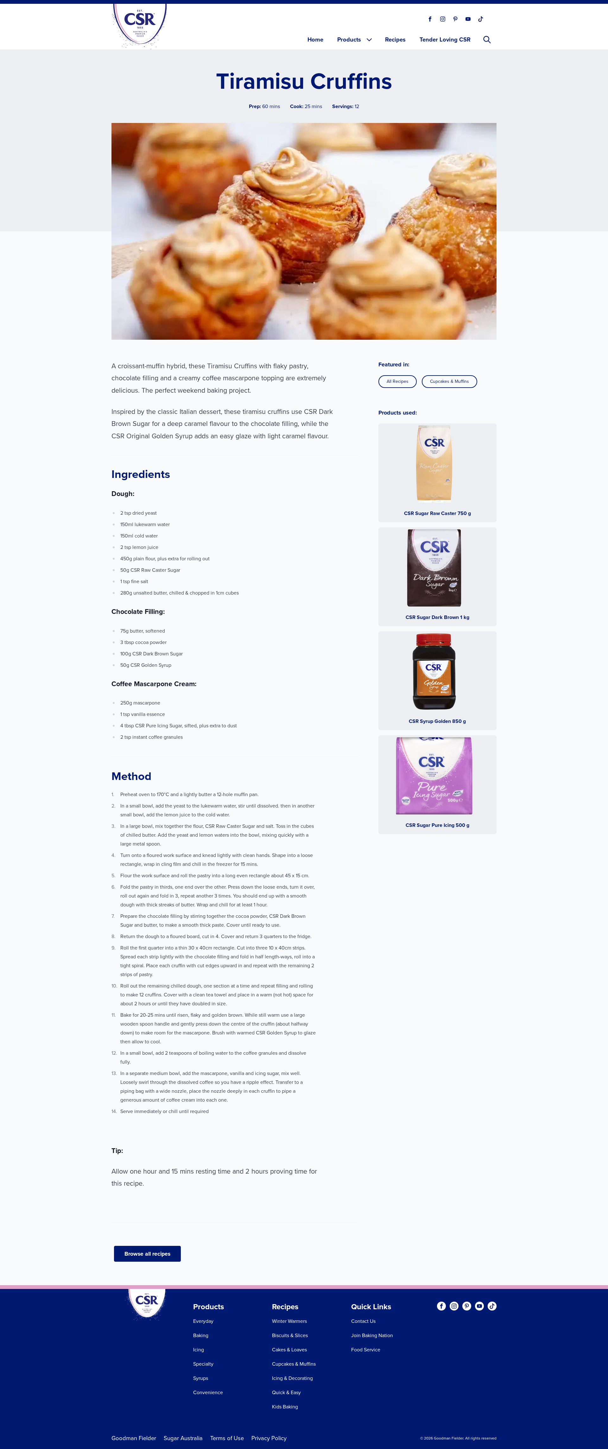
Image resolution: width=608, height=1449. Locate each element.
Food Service (365, 1349)
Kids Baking (285, 1406)
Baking (200, 1335)
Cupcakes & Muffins (449, 381)
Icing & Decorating (292, 1378)
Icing (198, 1349)
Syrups (200, 1378)
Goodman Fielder (133, 1438)
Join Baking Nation (372, 1335)
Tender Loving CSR (445, 39)
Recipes (395, 39)
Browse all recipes (147, 1254)
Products (349, 39)
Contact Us (363, 1321)
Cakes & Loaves (289, 1349)
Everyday (203, 1321)
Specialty (203, 1364)
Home (315, 39)
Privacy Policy (269, 1438)
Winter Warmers (289, 1321)
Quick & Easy (286, 1392)
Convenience (208, 1392)
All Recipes (397, 381)
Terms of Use (227, 1438)
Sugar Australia (183, 1438)
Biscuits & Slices (290, 1335)
